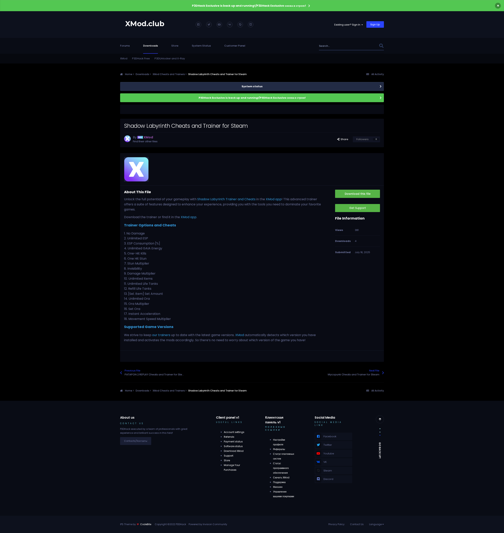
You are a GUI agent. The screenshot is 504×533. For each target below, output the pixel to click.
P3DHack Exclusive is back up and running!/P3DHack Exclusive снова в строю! (249, 6)
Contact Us (357, 524)
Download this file (358, 194)
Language (375, 524)
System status (252, 86)
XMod (123, 58)
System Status (201, 46)
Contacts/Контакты (135, 441)
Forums (125, 46)
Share (343, 139)
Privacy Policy (336, 524)
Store (174, 46)
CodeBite (145, 524)
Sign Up (375, 24)
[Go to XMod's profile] (127, 138)
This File (368, 46)
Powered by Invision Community (208, 524)
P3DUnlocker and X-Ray (170, 58)
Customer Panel (234, 46)
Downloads (150, 46)
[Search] (381, 45)
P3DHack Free (141, 58)
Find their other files (145, 141)
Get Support (357, 208)
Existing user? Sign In (347, 25)
